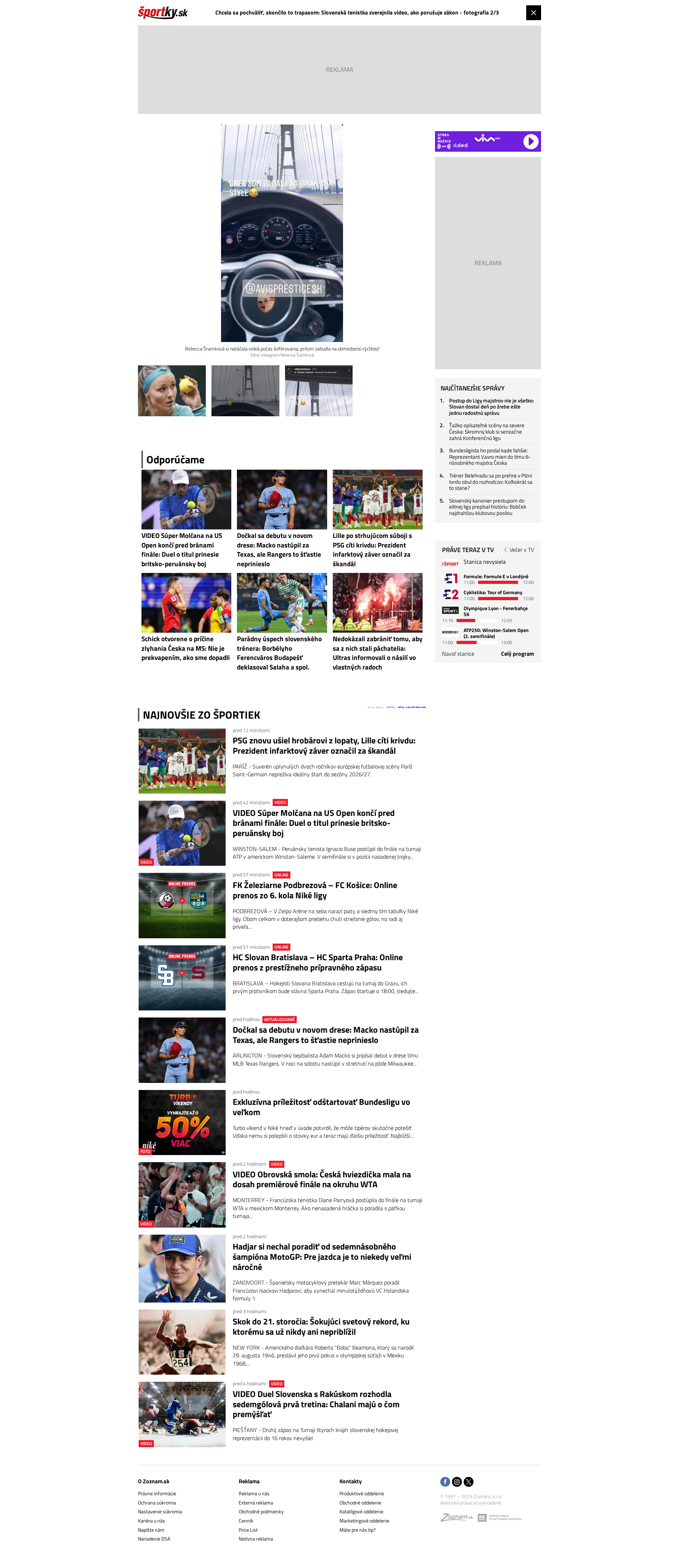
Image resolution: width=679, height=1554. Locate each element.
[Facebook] (445, 1482)
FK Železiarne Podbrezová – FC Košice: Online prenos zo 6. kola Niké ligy (315, 890)
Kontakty (351, 1481)
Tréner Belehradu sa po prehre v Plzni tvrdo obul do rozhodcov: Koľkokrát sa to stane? (491, 481)
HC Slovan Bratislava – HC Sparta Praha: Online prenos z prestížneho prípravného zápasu (318, 962)
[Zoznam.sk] (459, 1519)
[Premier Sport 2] (450, 632)
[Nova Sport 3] (450, 610)
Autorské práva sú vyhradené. (471, 1502)
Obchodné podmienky (261, 1511)
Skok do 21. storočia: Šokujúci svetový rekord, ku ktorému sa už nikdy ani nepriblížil (321, 1326)
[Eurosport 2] (450, 594)
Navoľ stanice (458, 653)
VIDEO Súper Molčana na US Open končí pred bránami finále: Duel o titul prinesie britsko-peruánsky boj (314, 823)
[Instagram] (457, 1482)
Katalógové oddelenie (361, 1511)
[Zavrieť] (533, 12)
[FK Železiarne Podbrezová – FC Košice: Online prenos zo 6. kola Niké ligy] (182, 905)
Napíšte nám (151, 1529)
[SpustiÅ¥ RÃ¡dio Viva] (487, 137)
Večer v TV (522, 549)
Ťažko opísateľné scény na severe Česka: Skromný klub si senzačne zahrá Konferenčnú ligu (486, 431)
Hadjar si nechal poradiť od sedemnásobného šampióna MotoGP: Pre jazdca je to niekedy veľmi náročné (322, 1256)
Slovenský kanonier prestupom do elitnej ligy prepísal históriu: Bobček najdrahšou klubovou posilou (487, 507)
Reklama (249, 1481)
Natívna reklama (256, 1538)
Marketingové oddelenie (364, 1520)
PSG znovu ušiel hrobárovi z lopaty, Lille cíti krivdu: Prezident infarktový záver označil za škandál (324, 745)
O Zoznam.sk (153, 1481)
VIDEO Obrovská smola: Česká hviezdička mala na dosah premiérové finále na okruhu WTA (322, 1179)
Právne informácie (157, 1493)
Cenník (246, 1520)
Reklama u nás (254, 1493)
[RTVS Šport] (450, 564)
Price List (248, 1529)
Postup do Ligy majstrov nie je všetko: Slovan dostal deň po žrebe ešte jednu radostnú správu (491, 406)
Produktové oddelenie (362, 1493)
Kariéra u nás (151, 1520)
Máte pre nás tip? (358, 1529)
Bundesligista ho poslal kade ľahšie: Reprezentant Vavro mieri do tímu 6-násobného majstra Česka (490, 456)
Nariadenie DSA (154, 1538)
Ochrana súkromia (157, 1502)
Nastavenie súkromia (160, 1511)
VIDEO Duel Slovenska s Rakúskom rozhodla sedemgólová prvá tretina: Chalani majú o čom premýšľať (316, 1404)
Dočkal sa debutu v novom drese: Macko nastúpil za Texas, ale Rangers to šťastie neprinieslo (326, 1035)
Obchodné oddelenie (360, 1502)
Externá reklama (256, 1502)
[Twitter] (469, 1482)
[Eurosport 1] (450, 578)
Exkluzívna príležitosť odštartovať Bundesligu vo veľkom (321, 1107)
